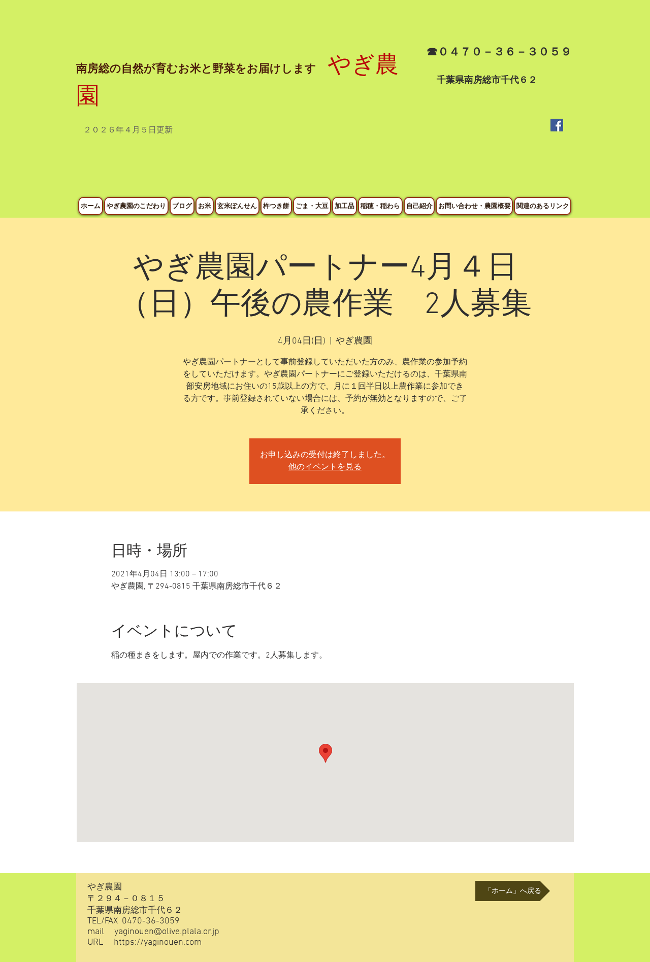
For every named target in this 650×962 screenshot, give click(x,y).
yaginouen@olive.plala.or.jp (166, 931)
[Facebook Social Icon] (556, 125)
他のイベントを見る (325, 467)
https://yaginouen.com (158, 942)
